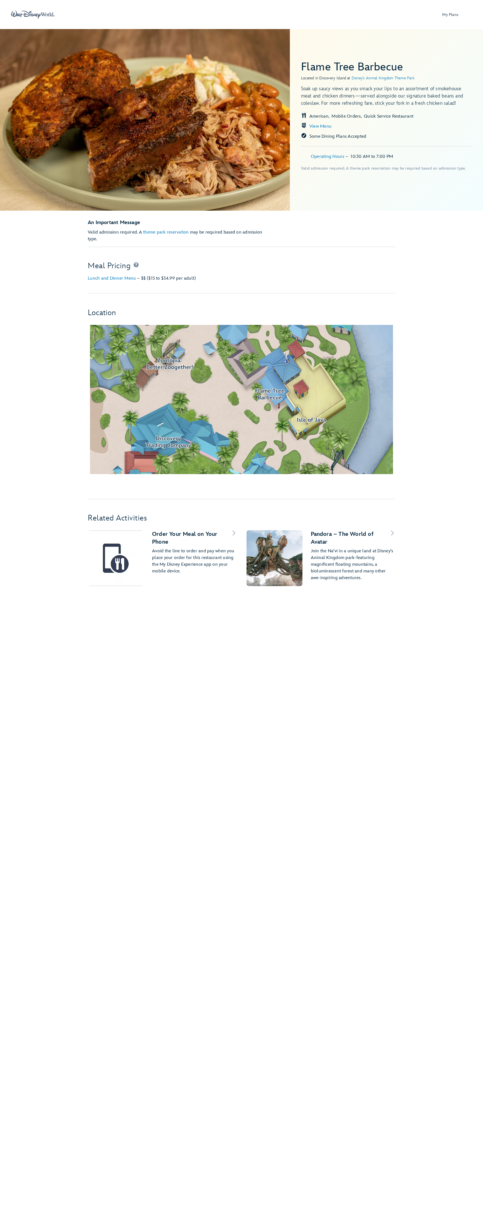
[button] (136, 266)
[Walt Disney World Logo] (33, 14)
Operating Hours (328, 156)
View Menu (320, 126)
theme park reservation (166, 232)
